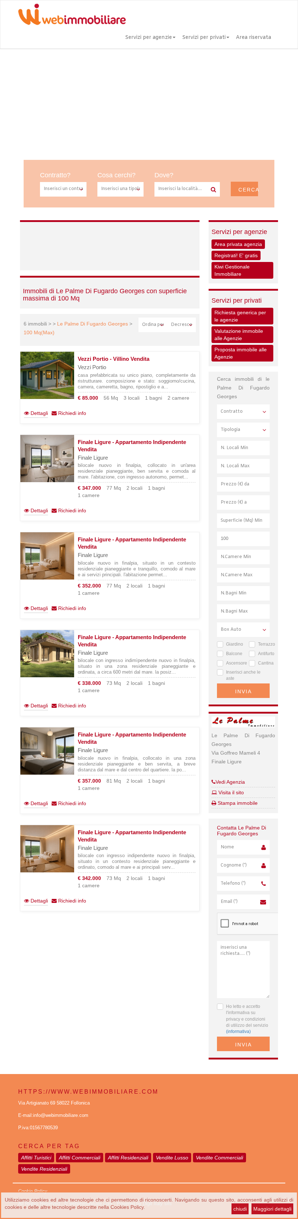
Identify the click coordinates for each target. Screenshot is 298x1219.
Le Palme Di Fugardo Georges (92, 324)
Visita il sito (230, 792)
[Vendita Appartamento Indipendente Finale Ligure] (47, 458)
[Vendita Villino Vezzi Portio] (47, 375)
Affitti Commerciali (79, 1158)
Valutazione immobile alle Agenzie (238, 334)
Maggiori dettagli (272, 1209)
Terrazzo (264, 644)
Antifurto (264, 653)
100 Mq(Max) (39, 332)
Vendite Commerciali (219, 1158)
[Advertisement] (149, 103)
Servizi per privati (204, 37)
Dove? (163, 175)
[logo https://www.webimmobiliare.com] (72, 14)
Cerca (248, 190)
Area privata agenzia (238, 244)
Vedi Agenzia (230, 782)
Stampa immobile (237, 803)
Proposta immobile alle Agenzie (240, 353)
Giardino (232, 644)
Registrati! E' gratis (236, 255)
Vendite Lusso (172, 1158)
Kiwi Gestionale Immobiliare (232, 270)
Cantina (264, 663)
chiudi (240, 1209)
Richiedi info (71, 413)
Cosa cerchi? (116, 175)
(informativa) (238, 1031)
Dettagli (38, 413)
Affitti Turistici (36, 1158)
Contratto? (55, 175)
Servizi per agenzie (148, 37)
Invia (243, 691)
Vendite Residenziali (44, 1169)
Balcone (232, 653)
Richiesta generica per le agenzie (240, 316)
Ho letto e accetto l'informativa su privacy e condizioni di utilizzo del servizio (247, 1019)
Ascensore (232, 663)
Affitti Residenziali (128, 1158)
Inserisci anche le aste (243, 675)
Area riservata (253, 37)
